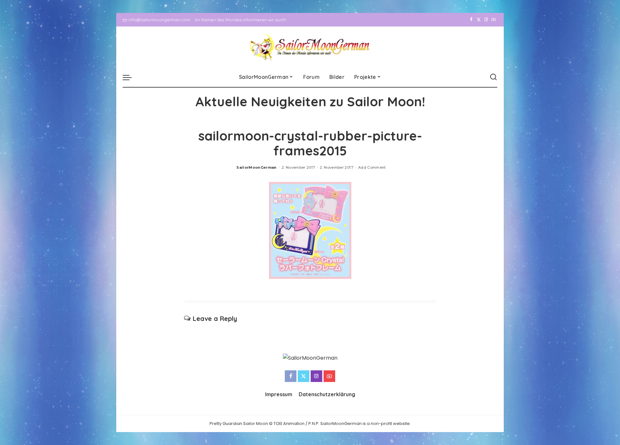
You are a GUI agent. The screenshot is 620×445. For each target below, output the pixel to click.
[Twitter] (478, 20)
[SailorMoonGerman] (310, 47)
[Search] (493, 77)
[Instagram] (486, 20)
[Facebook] (471, 20)
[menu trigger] (130, 77)
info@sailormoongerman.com (159, 19)
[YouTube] (493, 20)
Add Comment (372, 167)
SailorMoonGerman (256, 167)
